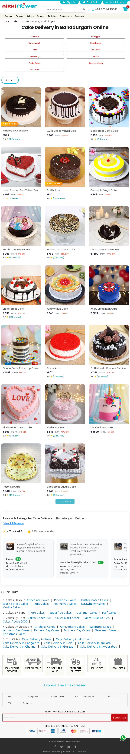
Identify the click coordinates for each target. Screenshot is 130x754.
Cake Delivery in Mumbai (73, 639)
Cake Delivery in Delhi (58, 643)
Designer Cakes (96, 63)
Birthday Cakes (45, 627)
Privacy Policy (68, 752)
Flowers (19, 16)
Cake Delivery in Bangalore (21, 643)
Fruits (34, 49)
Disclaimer (81, 752)
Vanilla (96, 56)
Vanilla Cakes (12, 607)
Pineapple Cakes (65, 600)
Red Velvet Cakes (64, 604)
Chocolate (34, 36)
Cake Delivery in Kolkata (94, 643)
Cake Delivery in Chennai (19, 646)
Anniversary (65, 16)
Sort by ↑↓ (10, 80)
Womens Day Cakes (16, 630)
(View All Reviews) (13, 523)
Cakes (30, 16)
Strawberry (34, 56)
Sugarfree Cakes (60, 612)
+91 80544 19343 (106, 9)
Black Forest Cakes (16, 604)
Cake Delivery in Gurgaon (58, 646)
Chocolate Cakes (38, 600)
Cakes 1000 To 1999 (97, 618)
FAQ (10, 703)
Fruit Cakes (41, 604)
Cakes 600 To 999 (67, 618)
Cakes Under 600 (39, 618)
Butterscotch (34, 43)
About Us (12, 696)
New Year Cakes (105, 630)
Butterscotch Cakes (94, 600)
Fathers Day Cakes (46, 630)
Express (8, 16)
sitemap (109, 696)
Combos (41, 16)
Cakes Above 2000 (15, 621)
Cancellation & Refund (84, 696)
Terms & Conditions (51, 752)
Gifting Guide (32, 696)
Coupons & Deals (57, 696)
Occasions (79, 16)
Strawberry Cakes (93, 604)
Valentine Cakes (100, 627)
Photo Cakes (34, 63)
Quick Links (9, 592)
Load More (65, 501)
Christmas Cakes (14, 634)
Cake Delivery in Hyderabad (98, 646)
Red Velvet (95, 49)
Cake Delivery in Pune (36, 639)
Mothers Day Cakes (77, 630)
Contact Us (27, 703)
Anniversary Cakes (72, 627)
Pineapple (95, 36)
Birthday (52, 16)
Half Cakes (34, 69)
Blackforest (95, 43)
